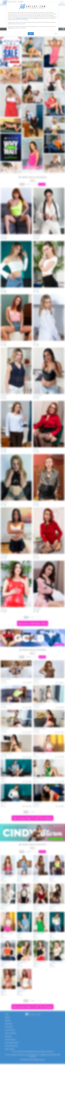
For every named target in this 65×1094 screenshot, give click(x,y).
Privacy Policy (11, 28)
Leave (55, 33)
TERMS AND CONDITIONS (22, 18)
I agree (31, 34)
